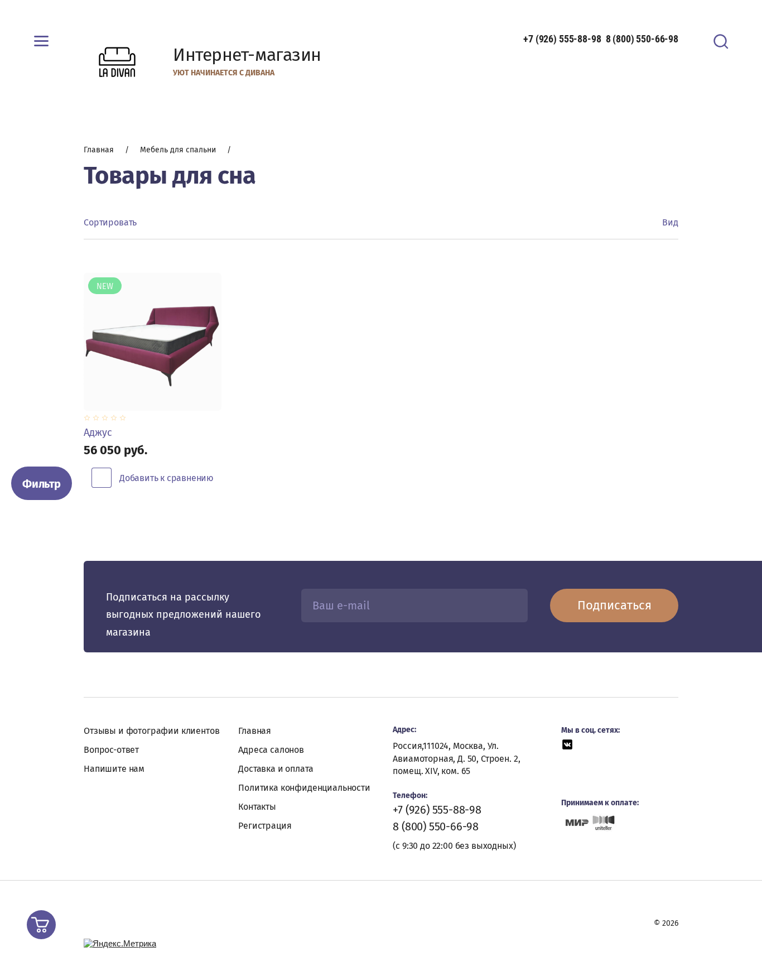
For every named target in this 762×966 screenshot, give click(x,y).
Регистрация (264, 825)
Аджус (98, 432)
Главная (254, 730)
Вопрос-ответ (111, 749)
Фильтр (41, 484)
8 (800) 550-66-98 (642, 39)
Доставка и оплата (275, 768)
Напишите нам (114, 768)
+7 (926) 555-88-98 (562, 39)
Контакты (257, 806)
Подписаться (614, 605)
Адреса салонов (271, 749)
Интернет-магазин (247, 54)
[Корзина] (41, 924)
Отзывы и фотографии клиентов (152, 730)
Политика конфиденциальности (304, 787)
